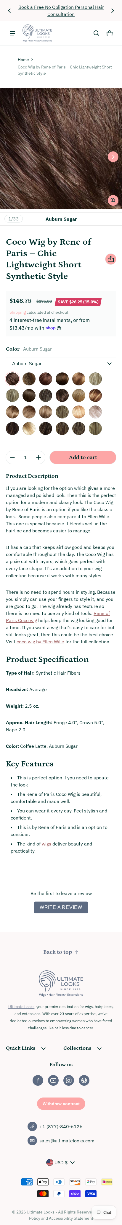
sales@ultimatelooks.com (66, 1141)
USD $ (61, 1162)
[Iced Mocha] (95, 395)
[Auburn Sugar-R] (12, 428)
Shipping (17, 312)
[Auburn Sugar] (12, 378)
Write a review (61, 907)
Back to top (57, 952)
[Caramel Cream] (29, 378)
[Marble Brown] (29, 411)
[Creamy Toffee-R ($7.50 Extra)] (29, 428)
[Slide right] (112, 10)
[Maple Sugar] (12, 411)
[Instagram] (68, 1080)
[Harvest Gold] (78, 395)
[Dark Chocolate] (29, 395)
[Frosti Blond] (45, 395)
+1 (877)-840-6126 (61, 1126)
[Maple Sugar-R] (62, 428)
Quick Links (20, 1048)
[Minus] (12, 457)
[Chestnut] (45, 378)
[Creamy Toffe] (12, 395)
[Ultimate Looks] (37, 33)
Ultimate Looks (21, 1006)
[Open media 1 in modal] (61, 148)
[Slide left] (9, 10)
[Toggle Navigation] (12, 33)
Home (23, 59)
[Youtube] (53, 1080)
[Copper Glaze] (78, 378)
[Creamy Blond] (95, 378)
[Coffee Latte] (62, 378)
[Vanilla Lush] (78, 411)
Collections (77, 1048)
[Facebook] (38, 1080)
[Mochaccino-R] (78, 428)
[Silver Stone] (95, 411)
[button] (96, 33)
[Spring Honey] (62, 411)
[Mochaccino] (45, 411)
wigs (46, 844)
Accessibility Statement (71, 1218)
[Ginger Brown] (62, 395)
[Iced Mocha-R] (45, 428)
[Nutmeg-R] (95, 428)
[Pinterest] (84, 1080)
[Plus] (38, 457)
